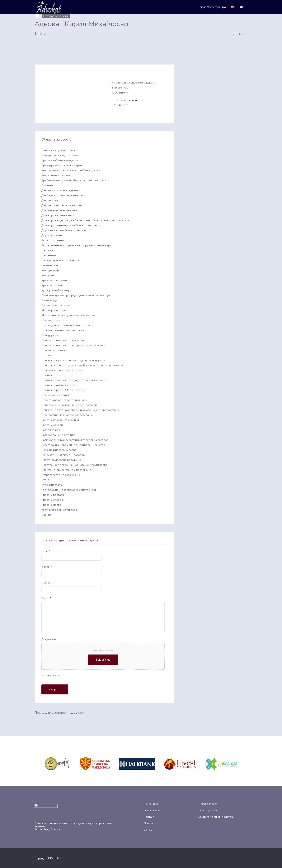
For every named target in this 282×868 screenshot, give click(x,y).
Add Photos (239, 34)
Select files (103, 659)
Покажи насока (127, 100)
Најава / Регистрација (212, 6)
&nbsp (75, 763)
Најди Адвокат (52, 829)
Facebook (221, 858)
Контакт (149, 816)
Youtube (239, 858)
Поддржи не (152, 810)
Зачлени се (151, 803)
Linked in (245, 858)
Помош (148, 823)
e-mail (46, 566)
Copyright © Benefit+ (48, 858)
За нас (148, 829)
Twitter (227, 858)
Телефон (48, 582)
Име (45, 551)
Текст (46, 598)
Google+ (233, 858)
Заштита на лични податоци (216, 816)
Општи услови (208, 810)
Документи (48, 639)
